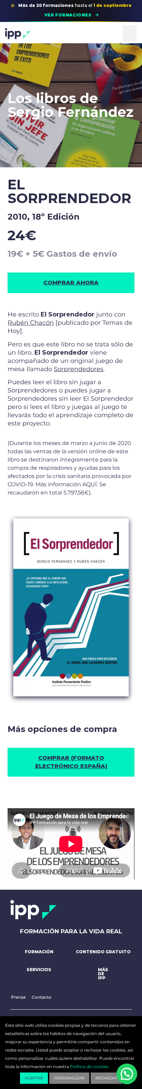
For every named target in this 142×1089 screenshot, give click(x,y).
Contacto (41, 997)
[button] (129, 33)
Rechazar (106, 1078)
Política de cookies (89, 1066)
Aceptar (34, 1078)
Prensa (18, 997)
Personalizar (69, 1078)
